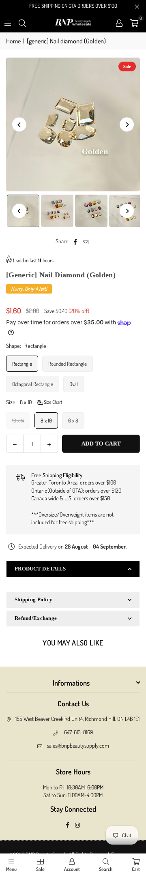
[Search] (22, 22)
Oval (73, 384)
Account (72, 869)
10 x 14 (18, 420)
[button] (134, 22)
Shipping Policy (33, 599)
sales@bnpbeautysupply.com (78, 745)
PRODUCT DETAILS (40, 569)
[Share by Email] (86, 241)
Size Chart (52, 402)
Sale (40, 869)
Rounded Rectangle (67, 363)
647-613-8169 (78, 732)
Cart (136, 869)
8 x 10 (46, 420)
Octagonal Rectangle (32, 384)
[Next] (127, 125)
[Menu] (7, 22)
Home (13, 41)
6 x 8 (73, 420)
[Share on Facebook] (76, 241)
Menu (11, 869)
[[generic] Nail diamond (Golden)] (57, 211)
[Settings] (119, 22)
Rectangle (22, 363)
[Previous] (19, 125)
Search (105, 869)
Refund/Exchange (36, 618)
